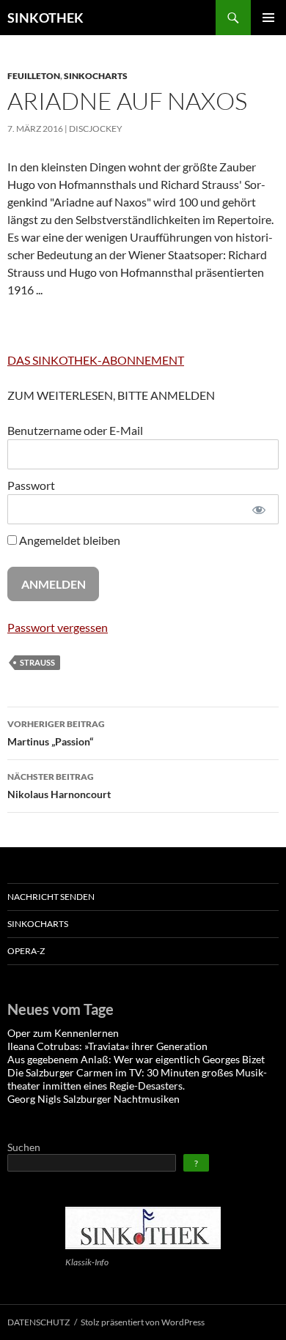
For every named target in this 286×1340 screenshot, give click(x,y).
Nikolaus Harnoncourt (59, 785)
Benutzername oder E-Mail (75, 430)
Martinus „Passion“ (56, 733)
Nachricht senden (51, 896)
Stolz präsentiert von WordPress (143, 1322)
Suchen (23, 1147)
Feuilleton (33, 75)
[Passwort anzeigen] (259, 509)
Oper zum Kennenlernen (63, 1033)
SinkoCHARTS (96, 75)
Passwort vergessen (57, 627)
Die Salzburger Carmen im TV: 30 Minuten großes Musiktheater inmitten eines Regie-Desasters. (137, 1079)
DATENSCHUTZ (38, 1322)
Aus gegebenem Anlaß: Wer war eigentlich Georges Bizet (136, 1059)
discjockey (95, 128)
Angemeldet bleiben (68, 540)
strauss (37, 662)
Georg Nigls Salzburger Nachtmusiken (93, 1099)
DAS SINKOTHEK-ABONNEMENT (95, 360)
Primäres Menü (268, 17)
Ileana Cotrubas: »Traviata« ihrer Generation (107, 1046)
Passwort (31, 485)
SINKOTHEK (45, 18)
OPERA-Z (26, 950)
